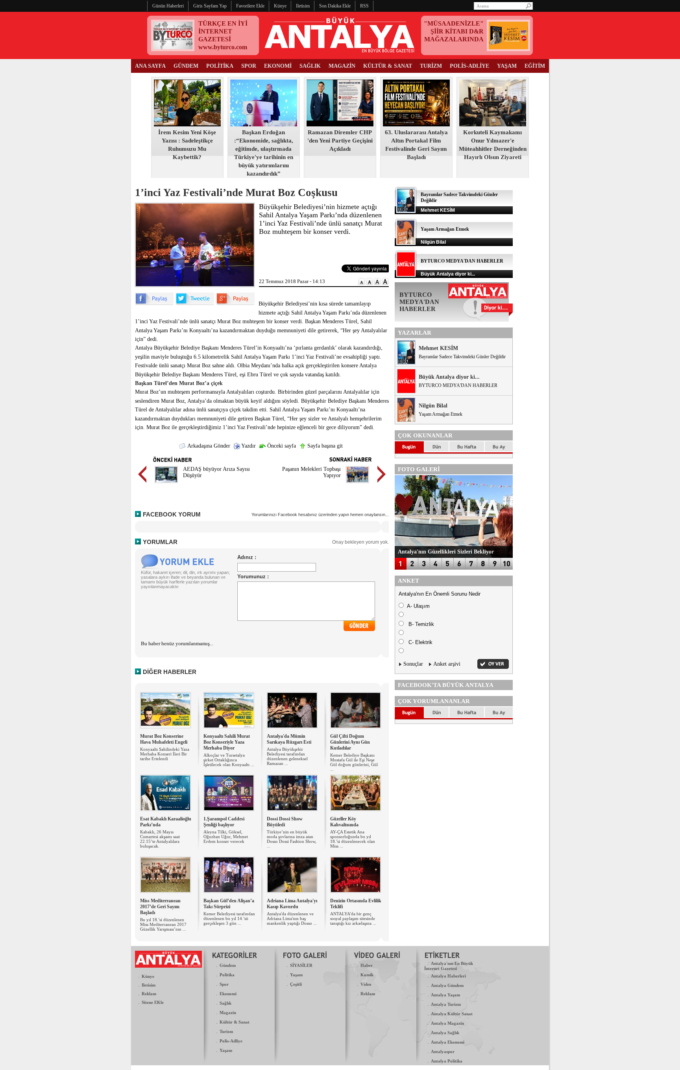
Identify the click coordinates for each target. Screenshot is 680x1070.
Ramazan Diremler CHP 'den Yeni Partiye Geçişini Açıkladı (340, 140)
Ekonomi (228, 993)
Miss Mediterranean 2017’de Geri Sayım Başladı (160, 906)
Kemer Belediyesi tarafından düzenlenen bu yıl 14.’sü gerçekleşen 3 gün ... (229, 918)
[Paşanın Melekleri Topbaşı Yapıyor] (357, 484)
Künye (148, 976)
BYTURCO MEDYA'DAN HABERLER (462, 261)
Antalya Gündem (447, 985)
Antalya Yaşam (445, 994)
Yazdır (248, 446)
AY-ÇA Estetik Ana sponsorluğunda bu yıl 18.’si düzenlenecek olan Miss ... (352, 838)
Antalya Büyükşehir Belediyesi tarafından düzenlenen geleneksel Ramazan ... (287, 756)
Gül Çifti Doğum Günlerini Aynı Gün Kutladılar (350, 742)
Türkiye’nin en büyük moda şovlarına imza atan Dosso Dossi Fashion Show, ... (291, 838)
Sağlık (225, 1003)
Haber (366, 965)
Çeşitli (296, 984)
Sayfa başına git (324, 446)
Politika (227, 974)
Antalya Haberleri (448, 976)
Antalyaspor (443, 1051)
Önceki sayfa (281, 446)
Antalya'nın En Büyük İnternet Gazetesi (448, 966)
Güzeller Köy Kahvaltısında (344, 821)
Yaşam (226, 1050)
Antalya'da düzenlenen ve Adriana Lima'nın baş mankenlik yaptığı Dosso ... (292, 918)
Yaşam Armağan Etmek (445, 229)
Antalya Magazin (447, 1023)
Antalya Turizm (446, 1004)
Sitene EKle (153, 1002)
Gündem (228, 965)
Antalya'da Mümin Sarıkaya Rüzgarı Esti (289, 739)
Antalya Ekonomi (447, 1042)
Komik (366, 974)
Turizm (226, 1031)
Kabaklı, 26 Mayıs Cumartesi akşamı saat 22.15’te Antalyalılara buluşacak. (160, 838)
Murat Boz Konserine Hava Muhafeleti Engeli (163, 739)
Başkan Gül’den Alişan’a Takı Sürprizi (228, 903)
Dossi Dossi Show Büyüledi (285, 821)
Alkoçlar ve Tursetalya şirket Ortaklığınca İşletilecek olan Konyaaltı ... (228, 760)
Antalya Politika (446, 1061)
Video (365, 984)
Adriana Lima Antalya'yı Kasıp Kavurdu (292, 903)
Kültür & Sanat (234, 1022)
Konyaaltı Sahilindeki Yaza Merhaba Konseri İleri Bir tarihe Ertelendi (164, 754)
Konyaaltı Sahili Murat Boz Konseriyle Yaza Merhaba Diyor (226, 742)
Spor (224, 984)
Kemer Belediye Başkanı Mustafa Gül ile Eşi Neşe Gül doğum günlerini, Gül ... (354, 762)
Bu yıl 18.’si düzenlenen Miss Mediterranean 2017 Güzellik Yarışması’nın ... (163, 924)
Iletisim (148, 985)
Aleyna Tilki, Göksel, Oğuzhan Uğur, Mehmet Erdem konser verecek (225, 836)
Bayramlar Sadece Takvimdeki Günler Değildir (462, 356)
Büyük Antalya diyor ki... (449, 377)
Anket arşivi (446, 664)
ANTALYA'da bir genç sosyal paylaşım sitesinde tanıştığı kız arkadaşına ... (353, 918)
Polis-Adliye (231, 1041)
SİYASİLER (301, 965)
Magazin (228, 1012)
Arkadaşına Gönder (208, 446)
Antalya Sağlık (445, 1032)
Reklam (149, 993)
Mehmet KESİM (438, 348)
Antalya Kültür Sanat (452, 1013)
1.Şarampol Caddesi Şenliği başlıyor (223, 821)
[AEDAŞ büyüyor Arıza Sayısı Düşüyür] (166, 484)
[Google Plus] (235, 303)
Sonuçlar (413, 664)
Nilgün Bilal (433, 406)
